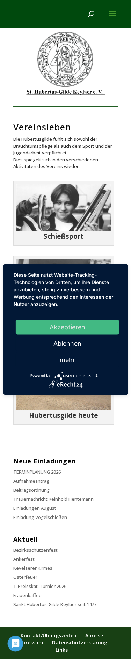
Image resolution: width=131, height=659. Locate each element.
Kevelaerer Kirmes (32, 568)
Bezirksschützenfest (35, 550)
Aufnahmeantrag (31, 481)
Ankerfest (24, 559)
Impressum (29, 642)
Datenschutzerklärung (79, 642)
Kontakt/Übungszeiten (49, 635)
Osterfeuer (25, 577)
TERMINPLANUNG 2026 (37, 472)
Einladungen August (34, 508)
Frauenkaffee (27, 595)
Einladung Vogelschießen (40, 517)
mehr (67, 359)
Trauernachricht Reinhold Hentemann (53, 499)
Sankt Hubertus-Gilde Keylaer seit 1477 (54, 604)
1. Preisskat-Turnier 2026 (39, 586)
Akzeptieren (67, 326)
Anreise (94, 635)
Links (62, 649)
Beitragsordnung (31, 490)
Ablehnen (67, 343)
